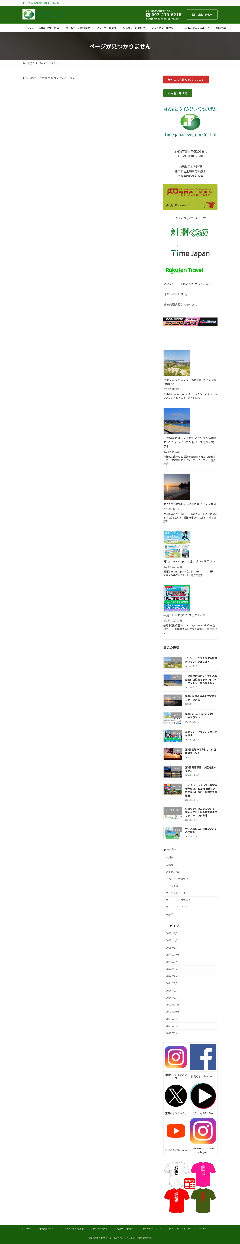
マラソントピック (176, 893)
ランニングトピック (177, 907)
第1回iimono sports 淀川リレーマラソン (189, 561)
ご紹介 (169, 864)
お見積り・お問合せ (124, 1228)
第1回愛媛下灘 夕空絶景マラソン (200, 768)
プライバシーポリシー (151, 1228)
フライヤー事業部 (99, 1228)
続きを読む (194, 397)
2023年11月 (172, 1004)
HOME (29, 1228)
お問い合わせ (204, 14)
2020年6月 (172, 1033)
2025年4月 (172, 940)
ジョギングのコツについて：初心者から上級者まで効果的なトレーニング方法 (201, 812)
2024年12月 (172, 954)
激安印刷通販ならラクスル (180, 304)
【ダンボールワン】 (176, 294)
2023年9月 (172, 1019)
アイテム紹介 (173, 871)
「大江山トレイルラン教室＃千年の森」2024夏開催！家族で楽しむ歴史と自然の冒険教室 (201, 790)
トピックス (172, 885)
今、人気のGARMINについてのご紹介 (201, 830)
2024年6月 (172, 962)
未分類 (169, 914)
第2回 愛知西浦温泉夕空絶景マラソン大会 (189, 504)
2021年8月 (172, 1026)
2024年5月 (172, 969)
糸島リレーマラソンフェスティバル (185, 615)
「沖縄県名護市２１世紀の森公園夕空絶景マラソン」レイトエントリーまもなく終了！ (190, 442)
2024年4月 (172, 976)
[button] (186, 79)
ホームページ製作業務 (73, 1228)
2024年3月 (172, 983)
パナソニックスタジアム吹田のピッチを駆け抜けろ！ (190, 382)
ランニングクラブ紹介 (178, 900)
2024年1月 (172, 997)
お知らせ (171, 857)
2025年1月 (172, 947)
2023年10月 (172, 1011)
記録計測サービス (47, 1228)
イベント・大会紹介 (177, 878)
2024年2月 (172, 990)
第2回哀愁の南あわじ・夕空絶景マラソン (200, 751)
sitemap (202, 1228)
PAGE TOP (231, 1203)
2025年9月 (172, 933)
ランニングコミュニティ (180, 1228)
